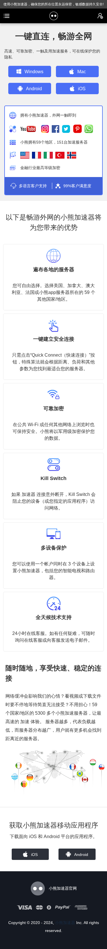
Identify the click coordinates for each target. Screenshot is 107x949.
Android (34, 88)
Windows (34, 71)
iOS (82, 88)
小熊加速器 (65, 922)
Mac (81, 71)
